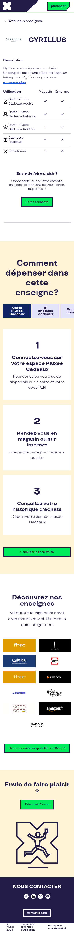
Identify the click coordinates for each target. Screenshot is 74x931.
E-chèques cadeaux (45, 311)
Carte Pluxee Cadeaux (17, 311)
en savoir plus (14, 82)
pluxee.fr (58, 6)
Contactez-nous (37, 912)
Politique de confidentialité (57, 927)
